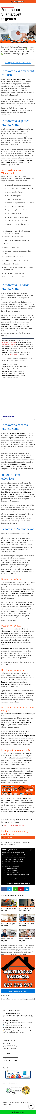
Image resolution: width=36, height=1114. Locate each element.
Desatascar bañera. (12, 868)
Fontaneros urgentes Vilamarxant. (14, 855)
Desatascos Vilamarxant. (11, 866)
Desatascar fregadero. (13, 872)
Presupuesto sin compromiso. (15, 877)
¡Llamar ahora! (19, 1112)
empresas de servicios (9, 342)
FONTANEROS (7, 838)
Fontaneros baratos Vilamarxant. (14, 861)
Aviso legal (6, 1043)
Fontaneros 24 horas (7, 7)
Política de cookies (9, 1045)
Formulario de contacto (10, 1057)
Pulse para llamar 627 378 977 (18, 62)
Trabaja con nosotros (9, 1048)
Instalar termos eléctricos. (12, 864)
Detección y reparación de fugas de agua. (18, 875)
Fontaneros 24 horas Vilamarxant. (14, 859)
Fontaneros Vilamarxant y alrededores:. (18, 883)
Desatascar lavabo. (12, 870)
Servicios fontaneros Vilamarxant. (16, 857)
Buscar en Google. (8, 416)
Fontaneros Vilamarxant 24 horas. (14, 852)
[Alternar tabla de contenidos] (31, 850)
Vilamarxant (14, 354)
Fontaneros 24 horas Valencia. (14, 825)
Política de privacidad (10, 1047)
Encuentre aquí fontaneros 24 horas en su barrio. (19, 880)
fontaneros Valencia (8, 344)
